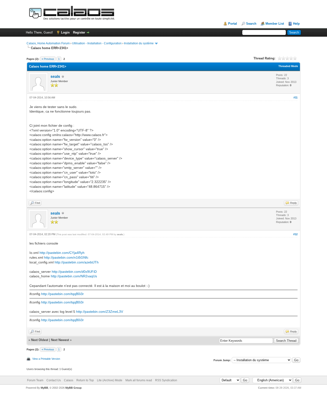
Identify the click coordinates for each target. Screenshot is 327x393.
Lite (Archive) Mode (109, 380)
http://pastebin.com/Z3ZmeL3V (99, 311)
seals (55, 76)
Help (296, 23)
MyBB (44, 387)
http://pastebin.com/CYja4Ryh (62, 253)
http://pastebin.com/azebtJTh (77, 262)
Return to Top (85, 380)
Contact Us (53, 380)
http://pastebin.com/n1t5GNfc (66, 257)
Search (251, 23)
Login (65, 32)
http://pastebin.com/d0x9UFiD (74, 271)
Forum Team (35, 380)
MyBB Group (73, 387)
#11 (295, 97)
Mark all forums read (138, 380)
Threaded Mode (288, 66)
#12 (295, 234)
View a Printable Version (46, 358)
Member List (274, 23)
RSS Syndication (166, 380)
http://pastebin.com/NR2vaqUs (74, 276)
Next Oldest (39, 340)
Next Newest (60, 340)
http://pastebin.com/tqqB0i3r (62, 294)
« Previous (48, 58)
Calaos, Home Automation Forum (48, 43)
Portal (232, 23)
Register (79, 32)
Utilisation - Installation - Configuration (97, 43)
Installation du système (139, 43)
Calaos (68, 380)
